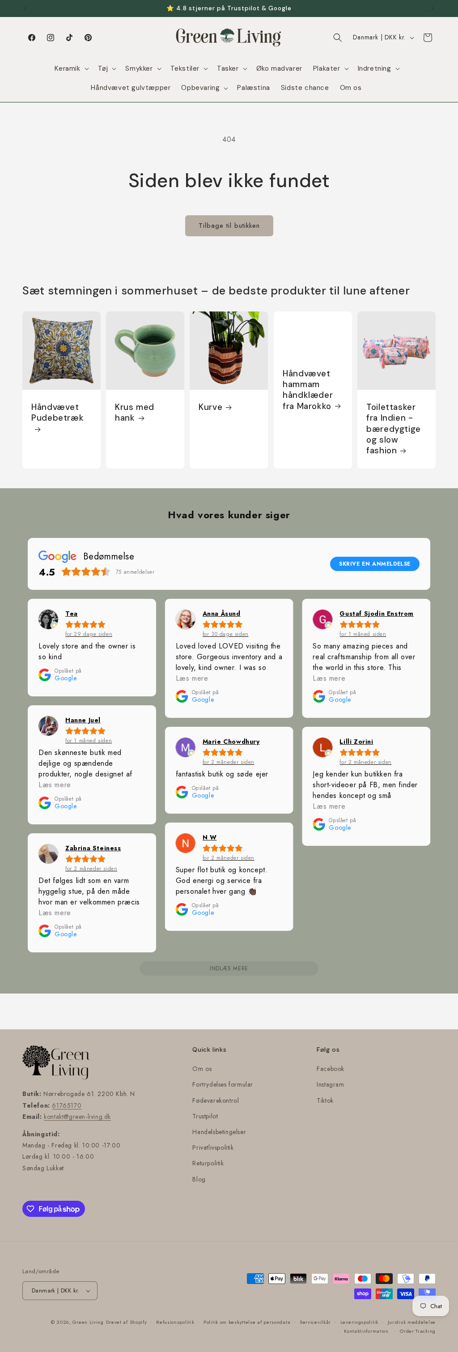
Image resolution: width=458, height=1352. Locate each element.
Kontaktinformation (366, 1331)
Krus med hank (134, 412)
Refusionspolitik (175, 1322)
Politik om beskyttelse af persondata (247, 1322)
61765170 (66, 1105)
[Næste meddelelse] (432, 8)
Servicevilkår (315, 1322)
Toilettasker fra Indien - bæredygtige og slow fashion (393, 429)
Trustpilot (205, 1116)
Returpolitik (208, 1163)
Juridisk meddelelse (412, 1322)
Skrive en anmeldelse (375, 564)
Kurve (210, 407)
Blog (198, 1179)
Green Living (87, 1322)
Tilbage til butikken (229, 225)
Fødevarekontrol (215, 1100)
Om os (202, 1068)
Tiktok (325, 1100)
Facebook (330, 1068)
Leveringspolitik (359, 1322)
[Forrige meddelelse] (25, 8)
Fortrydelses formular (222, 1084)
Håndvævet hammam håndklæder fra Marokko (308, 390)
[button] (70, 69)
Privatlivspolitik (212, 1147)
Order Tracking (418, 1331)
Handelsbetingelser (219, 1131)
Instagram (330, 1084)
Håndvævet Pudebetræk (57, 412)
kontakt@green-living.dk (77, 1116)
